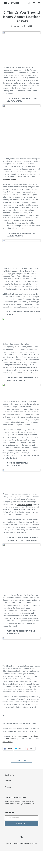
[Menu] (39, 3)
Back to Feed (23, 760)
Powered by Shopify (29, 843)
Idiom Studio (11, 3)
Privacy (8, 787)
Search (8, 781)
